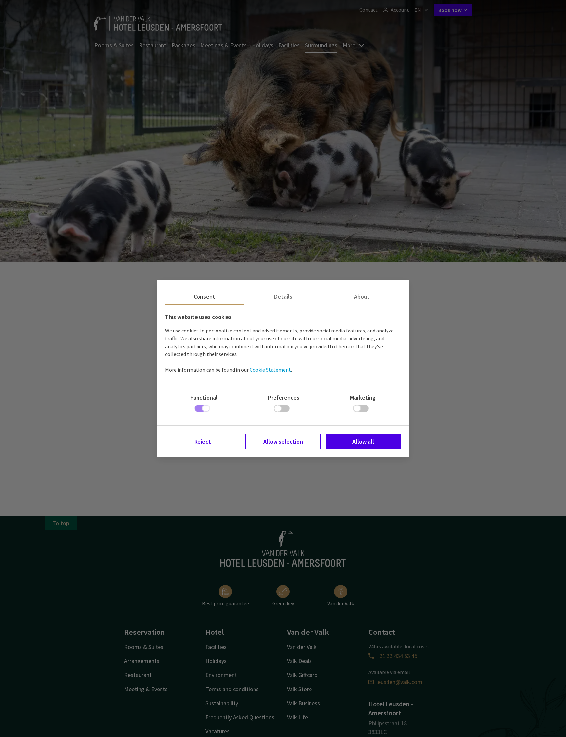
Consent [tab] (204, 296)
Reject (202, 441)
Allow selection (283, 441)
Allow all (363, 441)
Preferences (283, 397)
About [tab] (361, 296)
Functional (203, 397)
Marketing (363, 397)
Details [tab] (283, 296)
